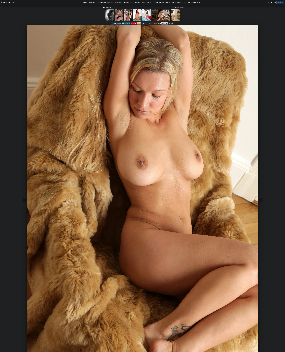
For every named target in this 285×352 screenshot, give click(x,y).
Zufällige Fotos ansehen (178, 7)
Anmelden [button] (280, 2)
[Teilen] (271, 2)
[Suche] (268, 2)
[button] (274, 2)
